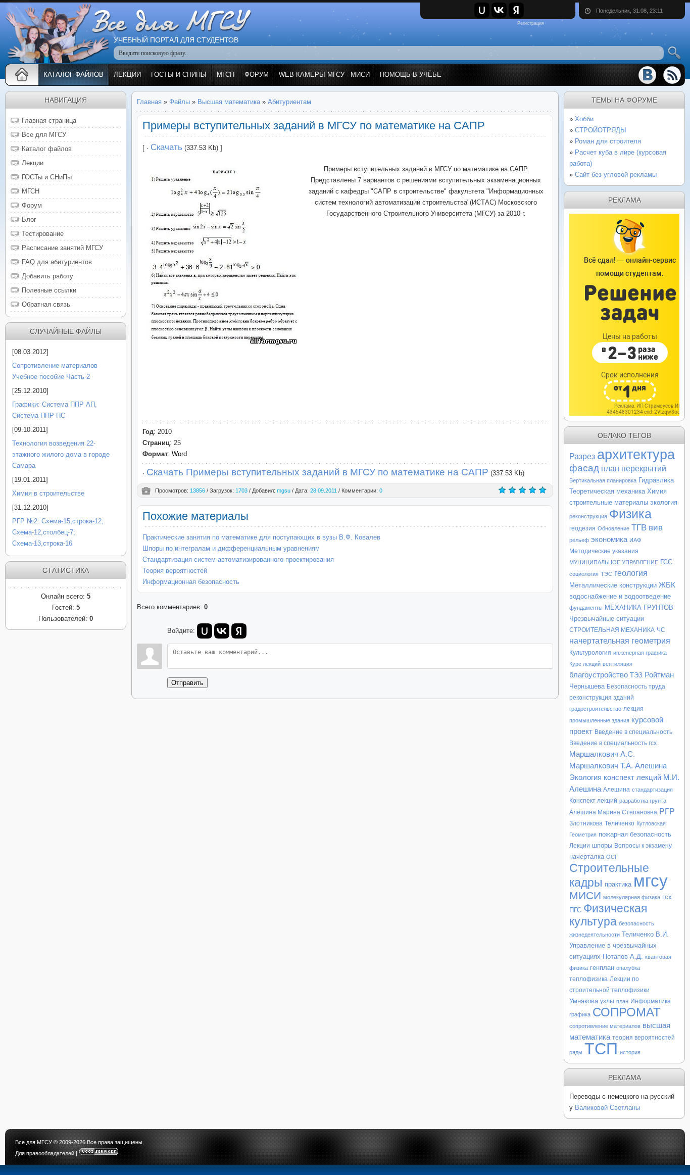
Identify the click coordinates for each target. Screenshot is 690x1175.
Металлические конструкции (613, 585)
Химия (657, 491)
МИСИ (585, 896)
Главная (149, 102)
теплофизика (588, 979)
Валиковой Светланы (607, 1107)
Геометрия (583, 834)
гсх (667, 897)
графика (579, 1014)
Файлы (179, 102)
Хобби (584, 119)
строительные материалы (608, 502)
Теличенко (619, 823)
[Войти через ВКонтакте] (499, 10)
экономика (609, 539)
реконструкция (588, 516)
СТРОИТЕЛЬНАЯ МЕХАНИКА (612, 629)
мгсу (650, 880)
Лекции (579, 845)
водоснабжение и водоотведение (620, 596)
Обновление (613, 528)
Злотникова (586, 823)
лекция (633, 708)
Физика (630, 514)
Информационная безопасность (190, 581)
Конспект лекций (593, 800)
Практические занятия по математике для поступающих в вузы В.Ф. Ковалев (261, 537)
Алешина (616, 789)
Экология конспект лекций (615, 777)
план (622, 1001)
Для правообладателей (44, 1153)
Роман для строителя (608, 141)
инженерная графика (640, 653)
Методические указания (603, 551)
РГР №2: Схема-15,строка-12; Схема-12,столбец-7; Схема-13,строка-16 (58, 532)
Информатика (650, 1001)
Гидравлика (656, 480)
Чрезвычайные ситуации (606, 618)
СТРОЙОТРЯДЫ (600, 130)
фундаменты (586, 608)
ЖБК (667, 585)
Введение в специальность (633, 732)
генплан (602, 967)
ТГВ (639, 527)
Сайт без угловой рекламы (616, 174)
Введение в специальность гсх (613, 743)
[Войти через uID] (481, 10)
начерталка (586, 856)
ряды (575, 1052)
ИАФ (635, 540)
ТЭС (606, 574)
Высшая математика (229, 102)
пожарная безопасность (635, 834)
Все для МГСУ (33, 1142)
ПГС (575, 910)
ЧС (661, 629)
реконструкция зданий (601, 697)
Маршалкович (593, 754)
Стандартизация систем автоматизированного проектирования (238, 559)
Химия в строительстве (48, 493)
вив (656, 527)
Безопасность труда (636, 686)
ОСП (612, 857)
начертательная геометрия (619, 641)
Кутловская (651, 823)
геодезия (582, 528)
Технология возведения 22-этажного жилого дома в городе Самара (61, 454)
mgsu (283, 490)
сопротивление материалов (604, 1026)
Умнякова (583, 1001)
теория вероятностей (643, 1037)
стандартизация (652, 790)
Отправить (187, 683)
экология (663, 502)
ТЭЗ (636, 675)
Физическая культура (608, 915)
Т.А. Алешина (643, 766)
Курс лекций (585, 664)
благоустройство (598, 675)
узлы (607, 1001)
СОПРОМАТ (627, 1012)
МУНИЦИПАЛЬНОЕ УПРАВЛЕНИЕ (613, 562)
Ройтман (659, 675)
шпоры (602, 845)
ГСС (666, 562)
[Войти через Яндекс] (516, 10)
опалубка (628, 968)
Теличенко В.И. (645, 934)
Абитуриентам (289, 102)
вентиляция (617, 664)
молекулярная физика (631, 897)
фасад (584, 468)
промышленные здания (599, 720)
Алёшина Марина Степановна (613, 812)
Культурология (590, 652)
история (630, 1052)
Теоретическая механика (607, 491)
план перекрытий (633, 468)
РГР (667, 811)
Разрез (582, 456)
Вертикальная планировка (602, 480)
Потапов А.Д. (623, 956)
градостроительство (595, 709)
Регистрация (530, 23)
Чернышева (587, 686)
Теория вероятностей (174, 570)
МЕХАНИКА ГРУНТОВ (639, 607)
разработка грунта (642, 801)
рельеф (579, 540)
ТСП (601, 1049)
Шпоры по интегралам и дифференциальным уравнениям (231, 548)
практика (618, 884)
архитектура (636, 454)
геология (631, 573)
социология (584, 574)
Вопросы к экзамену (643, 845)
